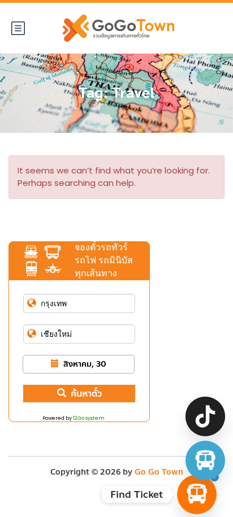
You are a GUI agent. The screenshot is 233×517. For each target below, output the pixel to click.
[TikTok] (205, 416)
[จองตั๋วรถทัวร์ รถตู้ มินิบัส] (205, 460)
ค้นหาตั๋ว (86, 393)
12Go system (89, 418)
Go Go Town (159, 472)
